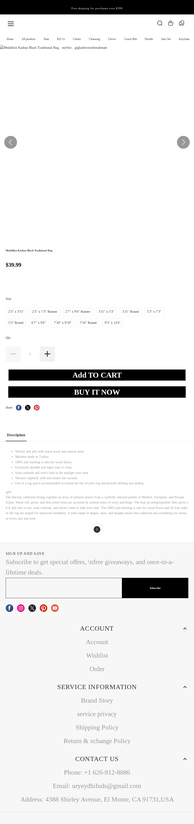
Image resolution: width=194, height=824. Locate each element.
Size (9, 299)
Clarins (77, 39)
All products (28, 39)
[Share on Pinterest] (37, 407)
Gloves (112, 39)
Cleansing (94, 39)
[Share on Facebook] (19, 407)
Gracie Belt (130, 39)
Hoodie (149, 39)
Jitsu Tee (166, 39)
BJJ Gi (61, 39)
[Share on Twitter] (28, 407)
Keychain (184, 39)
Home (10, 39)
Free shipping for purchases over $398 (97, 8)
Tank (46, 39)
